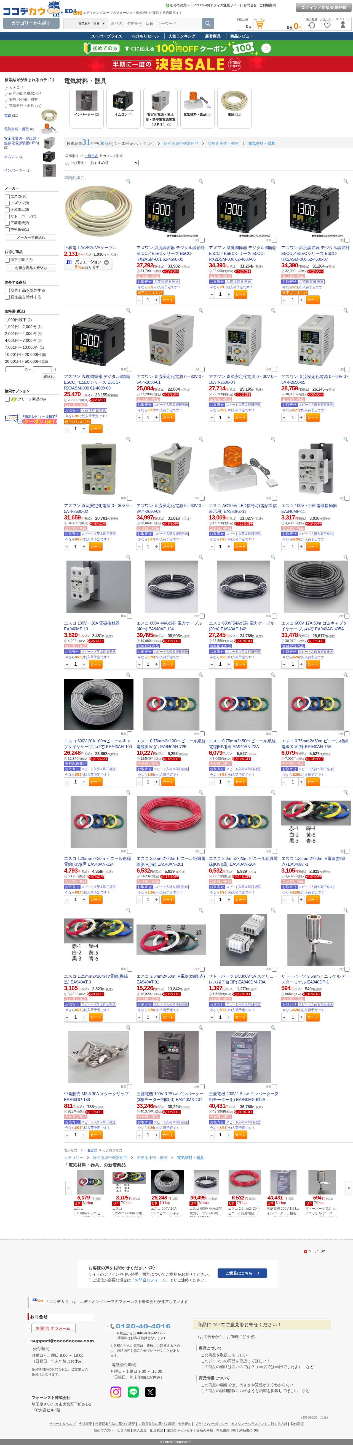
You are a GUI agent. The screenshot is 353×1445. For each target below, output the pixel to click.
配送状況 (156, 1430)
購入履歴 (140, 1430)
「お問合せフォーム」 (150, 1280)
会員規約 (184, 1424)
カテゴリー (73, 1157)
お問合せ (250, 5)
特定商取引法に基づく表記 (115, 1424)
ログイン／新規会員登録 (324, 7)
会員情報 (123, 1430)
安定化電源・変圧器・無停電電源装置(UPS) (22, 140)
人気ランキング (182, 36)
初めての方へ (180, 5)
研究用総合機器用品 (25, 93)
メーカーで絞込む (31, 237)
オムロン (11, 157)
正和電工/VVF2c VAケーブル (90, 247)
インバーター (15, 170)
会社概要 (85, 1424)
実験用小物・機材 (23, 99)
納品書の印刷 (249, 1430)
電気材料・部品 (16, 129)
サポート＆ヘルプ (62, 1424)
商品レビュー (241, 36)
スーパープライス (106, 36)
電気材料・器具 (21, 105)
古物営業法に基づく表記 (156, 1424)
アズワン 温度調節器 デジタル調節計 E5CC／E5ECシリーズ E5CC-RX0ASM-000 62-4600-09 (98, 382)
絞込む (49, 376)
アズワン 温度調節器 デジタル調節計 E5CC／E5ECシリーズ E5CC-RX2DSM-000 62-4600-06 (243, 253)
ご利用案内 (267, 5)
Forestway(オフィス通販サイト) (216, 5)
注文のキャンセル (180, 1430)
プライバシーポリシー (211, 1424)
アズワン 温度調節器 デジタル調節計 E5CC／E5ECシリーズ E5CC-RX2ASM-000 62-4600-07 (315, 253)
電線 (7, 115)
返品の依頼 (204, 1430)
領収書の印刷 (226, 1430)
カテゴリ (16, 87)
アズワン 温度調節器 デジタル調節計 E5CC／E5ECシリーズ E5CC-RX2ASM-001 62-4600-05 (171, 253)
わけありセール (145, 36)
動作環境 (297, 1424)
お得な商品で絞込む (31, 268)
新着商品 (213, 36)
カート (168, 300)
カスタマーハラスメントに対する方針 (259, 1424)
